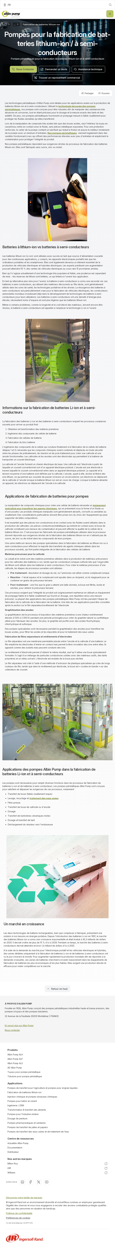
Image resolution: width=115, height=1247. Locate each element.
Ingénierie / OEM (15, 1105)
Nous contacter (12, 1030)
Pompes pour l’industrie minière (23, 1114)
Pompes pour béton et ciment (22, 1101)
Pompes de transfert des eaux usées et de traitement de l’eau (38, 1131)
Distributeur (13, 1152)
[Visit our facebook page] (30, 1182)
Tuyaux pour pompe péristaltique (23, 1072)
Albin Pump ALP (15, 1059)
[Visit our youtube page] (47, 1182)
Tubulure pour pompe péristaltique (24, 1076)
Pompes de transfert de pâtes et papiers (27, 1127)
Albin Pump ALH (15, 1054)
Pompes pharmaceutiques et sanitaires (26, 1123)
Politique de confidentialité (19, 1213)
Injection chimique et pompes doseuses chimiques (32, 1096)
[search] (110, 4)
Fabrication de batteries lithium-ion (24, 1092)
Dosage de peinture (17, 1118)
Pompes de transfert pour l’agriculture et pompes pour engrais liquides (42, 1088)
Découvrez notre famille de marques (24, 1197)
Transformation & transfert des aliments (26, 1109)
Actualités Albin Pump (17, 1143)
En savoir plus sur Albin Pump (19, 1025)
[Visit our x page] (38, 1182)
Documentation (14, 1147)
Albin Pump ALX (15, 1063)
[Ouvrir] (109, 13)
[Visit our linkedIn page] (22, 1182)
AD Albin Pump (14, 1067)
